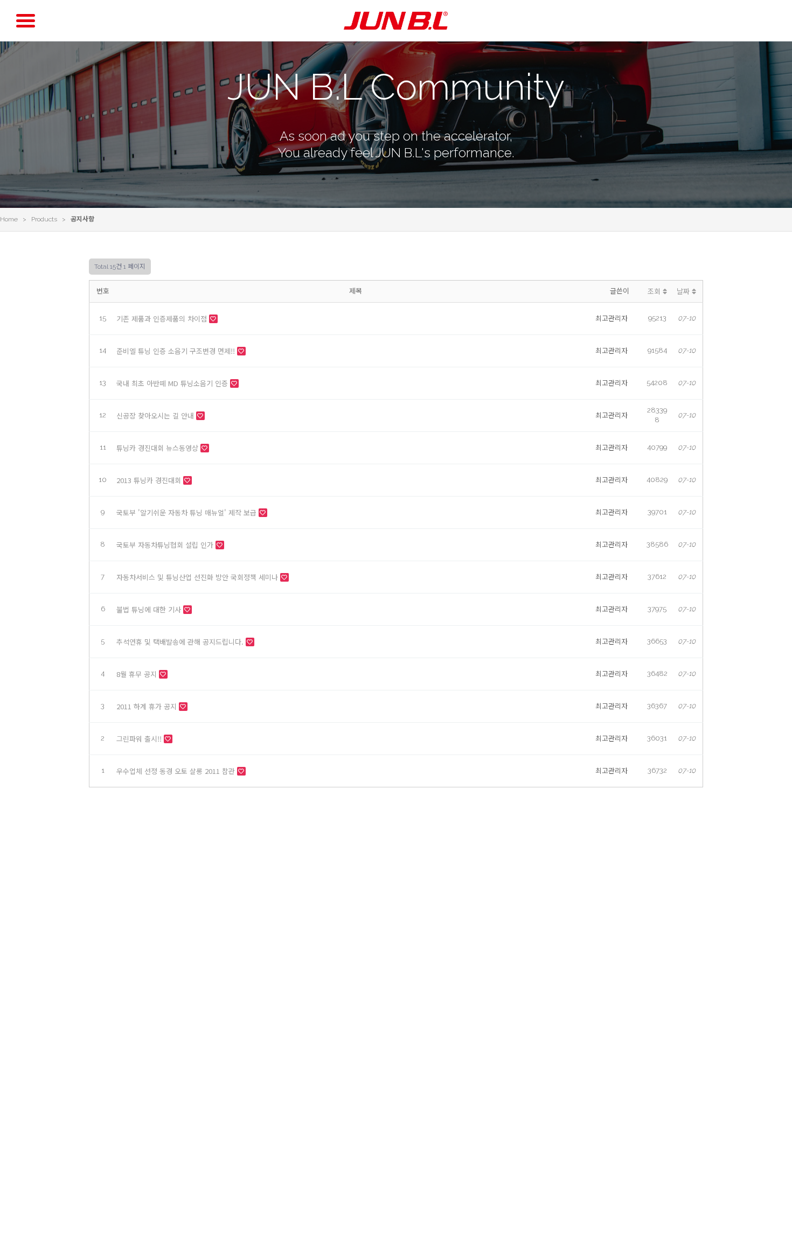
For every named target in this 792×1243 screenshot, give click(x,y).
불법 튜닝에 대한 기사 (149, 609)
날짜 (684, 291)
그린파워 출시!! (140, 739)
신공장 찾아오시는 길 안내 (156, 415)
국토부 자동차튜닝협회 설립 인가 (166, 545)
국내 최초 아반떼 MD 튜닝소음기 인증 (173, 383)
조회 (655, 291)
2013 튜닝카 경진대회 (149, 480)
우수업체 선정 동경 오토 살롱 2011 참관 (176, 771)
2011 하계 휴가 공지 (147, 706)
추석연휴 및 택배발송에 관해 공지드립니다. (181, 642)
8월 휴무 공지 (137, 674)
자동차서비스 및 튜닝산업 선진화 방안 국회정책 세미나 (198, 577)
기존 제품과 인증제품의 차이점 (162, 318)
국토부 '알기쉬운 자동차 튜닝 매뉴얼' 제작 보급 (187, 512)
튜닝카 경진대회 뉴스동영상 (158, 448)
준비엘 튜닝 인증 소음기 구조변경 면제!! (176, 351)
